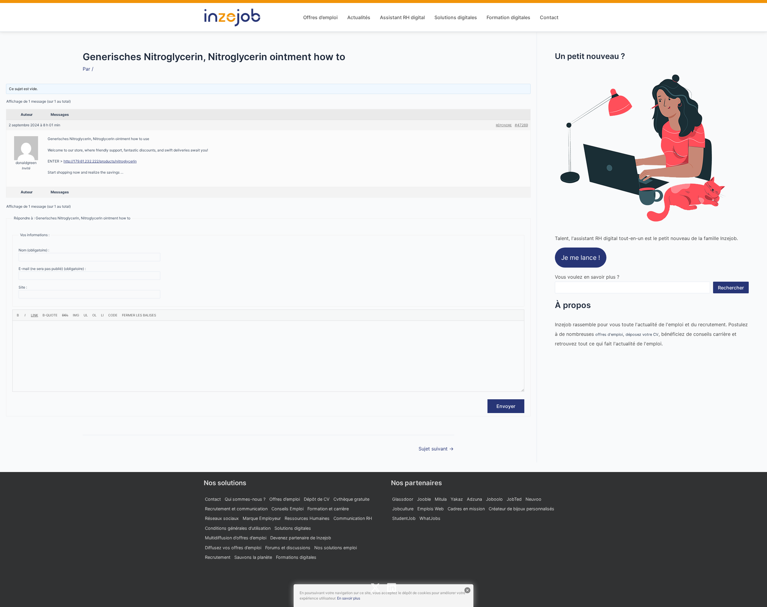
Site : (23, 287)
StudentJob (404, 518)
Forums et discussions (287, 547)
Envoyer (505, 406)
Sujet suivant (436, 448)
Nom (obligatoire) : (34, 250)
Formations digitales (296, 557)
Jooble (424, 499)
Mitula (441, 499)
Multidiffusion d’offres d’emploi (235, 537)
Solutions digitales (455, 17)
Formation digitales (508, 17)
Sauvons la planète (253, 557)
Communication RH (352, 518)
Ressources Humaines (307, 518)
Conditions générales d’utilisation (238, 528)
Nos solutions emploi (335, 547)
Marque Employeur (262, 518)
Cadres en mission (466, 508)
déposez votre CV (642, 334)
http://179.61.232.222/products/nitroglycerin (100, 161)
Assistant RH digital (402, 17)
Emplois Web (430, 508)
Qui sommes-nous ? (245, 499)
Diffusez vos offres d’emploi (233, 547)
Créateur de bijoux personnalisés (521, 508)
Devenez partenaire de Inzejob (300, 537)
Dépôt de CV (317, 499)
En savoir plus (348, 598)
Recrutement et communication (236, 508)
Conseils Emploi (287, 508)
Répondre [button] (504, 125)
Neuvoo (533, 499)
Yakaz (457, 499)
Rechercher (731, 288)
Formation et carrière (328, 508)
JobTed (514, 499)
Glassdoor (402, 499)
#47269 (521, 125)
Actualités (358, 17)
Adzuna (474, 499)
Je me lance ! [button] (580, 257)
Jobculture (402, 508)
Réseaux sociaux (222, 518)
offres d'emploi (609, 334)
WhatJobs (429, 518)
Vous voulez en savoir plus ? (587, 277)
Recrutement (217, 557)
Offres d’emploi (320, 17)
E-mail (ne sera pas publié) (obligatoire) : (52, 268)
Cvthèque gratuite (351, 499)
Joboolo (494, 499)
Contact (549, 17)
